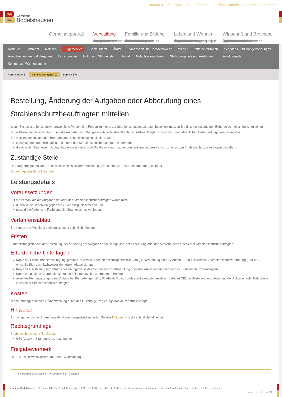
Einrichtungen (67, 56)
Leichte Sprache (226, 5)
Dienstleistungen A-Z (44, 74)
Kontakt (53, 373)
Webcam (100, 41)
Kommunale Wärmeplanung (137, 43)
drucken (22, 373)
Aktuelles (14, 49)
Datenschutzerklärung (170, 388)
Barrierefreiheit (191, 388)
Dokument (119, 317)
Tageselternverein (188, 41)
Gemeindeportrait (66, 33)
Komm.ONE (267, 392)
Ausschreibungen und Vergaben (30, 56)
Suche (250, 5)
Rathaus (51, 49)
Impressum (151, 388)
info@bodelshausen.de (132, 388)
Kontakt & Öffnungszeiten (169, 5)
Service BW (70, 74)
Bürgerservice (72, 49)
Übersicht (268, 5)
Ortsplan (202, 5)
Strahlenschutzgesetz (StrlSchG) (33, 333)
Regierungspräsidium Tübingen (32, 171)
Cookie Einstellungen (212, 388)
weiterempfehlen (37, 373)
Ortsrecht (33, 49)
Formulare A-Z (17, 74)
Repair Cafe (228, 43)
